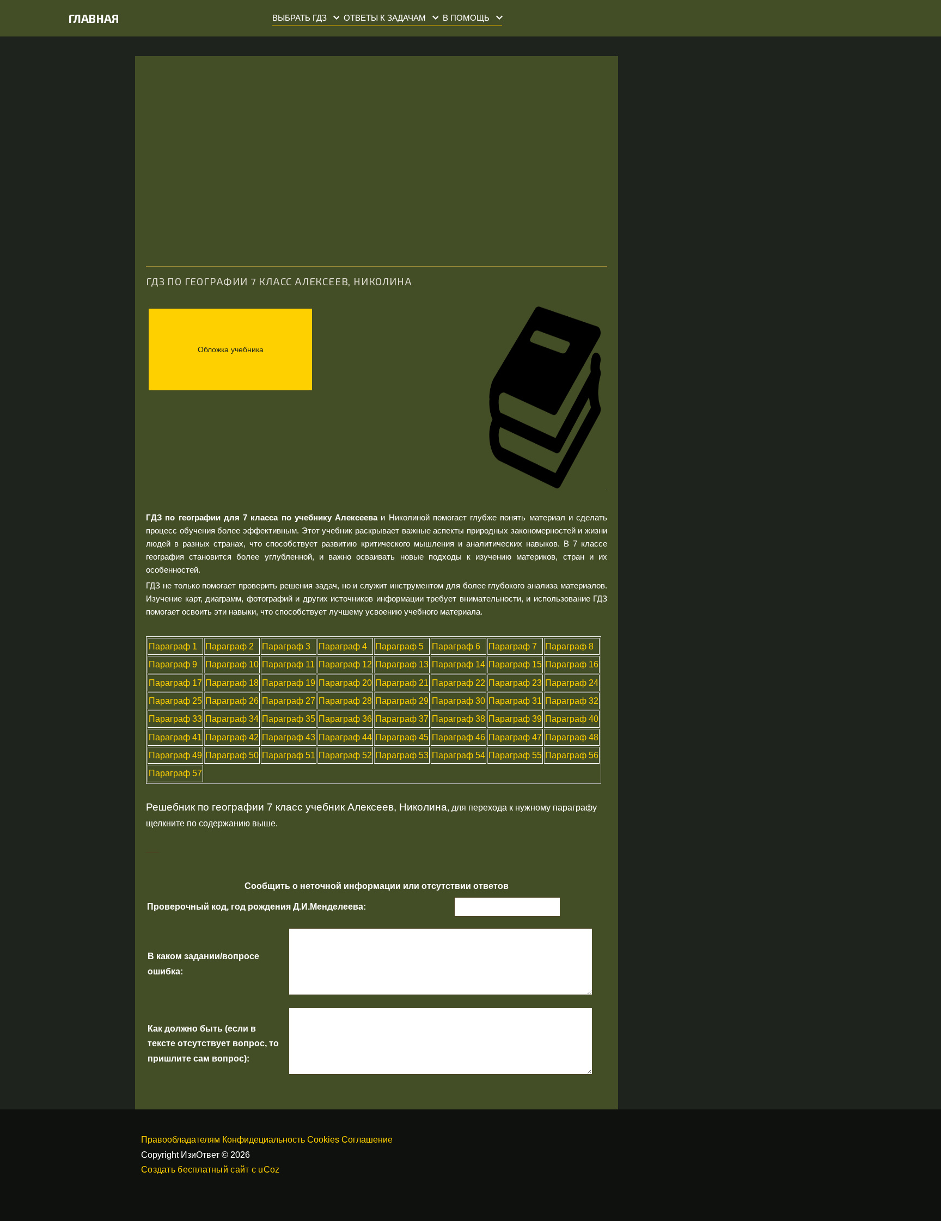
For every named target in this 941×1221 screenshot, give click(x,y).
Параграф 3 (286, 646)
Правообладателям (180, 1139)
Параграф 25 (175, 700)
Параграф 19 (288, 683)
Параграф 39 (515, 718)
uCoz (268, 1169)
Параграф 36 (345, 718)
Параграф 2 (229, 646)
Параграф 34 (232, 718)
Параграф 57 (175, 773)
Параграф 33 (175, 718)
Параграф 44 (345, 737)
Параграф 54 (458, 755)
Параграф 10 (232, 664)
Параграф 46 (458, 737)
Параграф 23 (515, 683)
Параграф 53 (402, 755)
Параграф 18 (232, 683)
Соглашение (367, 1139)
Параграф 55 (515, 755)
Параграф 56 (571, 755)
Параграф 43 (288, 737)
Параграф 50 (232, 755)
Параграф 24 (571, 683)
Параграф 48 (571, 737)
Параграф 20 (345, 683)
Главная (94, 18)
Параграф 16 (571, 664)
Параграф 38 (458, 718)
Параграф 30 (458, 700)
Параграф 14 (458, 664)
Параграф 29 (402, 700)
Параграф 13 (402, 664)
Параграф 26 (232, 700)
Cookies (323, 1139)
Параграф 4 (343, 646)
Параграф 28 (345, 700)
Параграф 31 (515, 700)
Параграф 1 (173, 646)
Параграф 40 (571, 718)
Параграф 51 (288, 755)
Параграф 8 (569, 646)
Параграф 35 (288, 718)
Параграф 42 (232, 737)
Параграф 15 (515, 664)
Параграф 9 (173, 664)
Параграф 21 (402, 683)
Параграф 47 (515, 737)
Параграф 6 (456, 646)
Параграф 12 (345, 664)
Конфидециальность (263, 1139)
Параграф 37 (402, 718)
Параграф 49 (175, 755)
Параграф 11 (288, 664)
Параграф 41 (175, 737)
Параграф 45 (402, 737)
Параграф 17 (175, 683)
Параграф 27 (288, 700)
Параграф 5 (399, 646)
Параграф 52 (345, 755)
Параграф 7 (512, 646)
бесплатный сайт (213, 1169)
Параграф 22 (458, 683)
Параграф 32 (571, 700)
